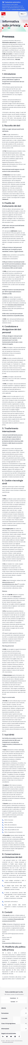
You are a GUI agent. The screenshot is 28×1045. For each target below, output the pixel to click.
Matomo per (17, 596)
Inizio (2, 16)
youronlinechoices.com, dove (9, 584)
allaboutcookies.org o (7, 582)
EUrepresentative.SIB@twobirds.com (11, 943)
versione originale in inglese (18, 9)
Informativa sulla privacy (7, 1042)
